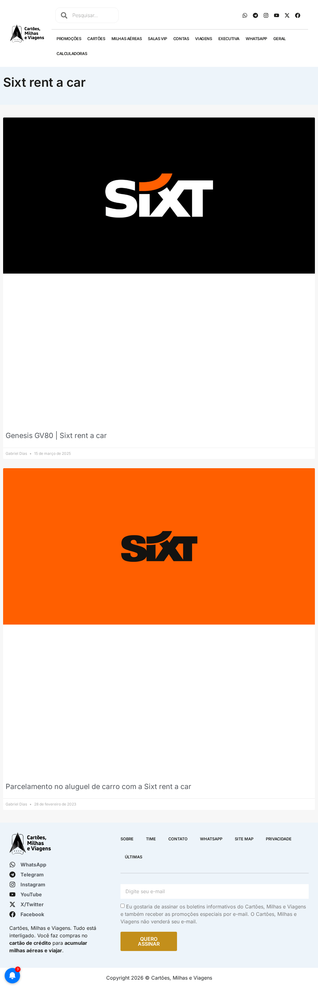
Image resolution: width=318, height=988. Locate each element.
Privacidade (279, 839)
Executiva (228, 38)
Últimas (133, 857)
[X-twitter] (287, 15)
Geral (279, 38)
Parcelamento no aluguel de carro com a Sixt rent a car (98, 786)
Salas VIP (157, 38)
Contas (181, 38)
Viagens (203, 38)
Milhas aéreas (126, 38)
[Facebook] (298, 15)
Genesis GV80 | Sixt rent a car (56, 435)
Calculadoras (72, 53)
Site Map (244, 839)
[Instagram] (266, 15)
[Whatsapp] (245, 15)
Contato (178, 839)
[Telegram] (255, 15)
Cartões (96, 38)
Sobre (127, 839)
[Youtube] (276, 15)
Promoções (69, 38)
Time (151, 839)
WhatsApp (256, 38)
